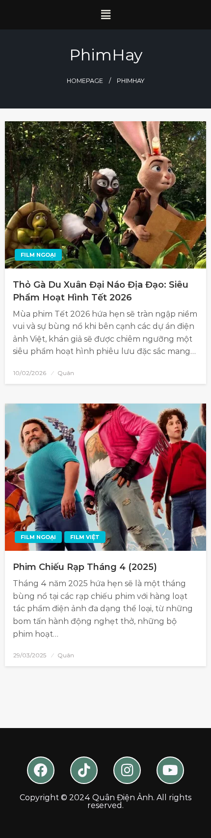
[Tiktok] (84, 770)
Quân (65, 373)
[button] (105, 14)
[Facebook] (40, 770)
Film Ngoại (38, 254)
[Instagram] (127, 770)
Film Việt (85, 537)
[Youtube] (170, 770)
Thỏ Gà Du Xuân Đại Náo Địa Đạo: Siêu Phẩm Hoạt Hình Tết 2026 (100, 290)
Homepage (85, 80)
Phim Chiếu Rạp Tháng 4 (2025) (85, 567)
